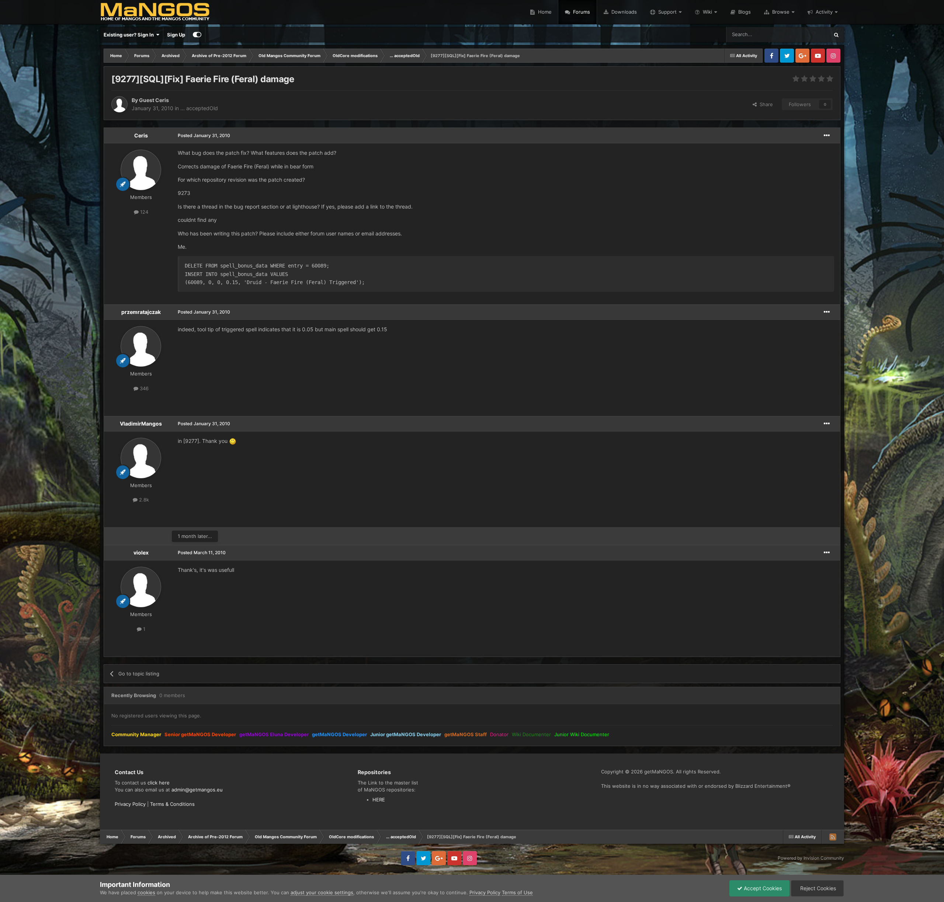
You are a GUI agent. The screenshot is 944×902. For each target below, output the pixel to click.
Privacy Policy (130, 804)
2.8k (143, 500)
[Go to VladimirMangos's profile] (141, 458)
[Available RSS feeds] (832, 837)
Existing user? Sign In (130, 35)
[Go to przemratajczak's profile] (141, 346)
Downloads (623, 12)
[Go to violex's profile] (141, 587)
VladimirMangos (141, 423)
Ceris (141, 135)
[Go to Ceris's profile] (141, 170)
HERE (378, 800)
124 (143, 212)
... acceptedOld (199, 108)
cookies (146, 892)
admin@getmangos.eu (197, 790)
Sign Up (176, 35)
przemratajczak (141, 312)
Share (765, 104)
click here (159, 783)
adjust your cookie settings (322, 892)
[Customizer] (197, 34)
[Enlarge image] (232, 441)
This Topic (808, 34)
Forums (581, 12)
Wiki (707, 12)
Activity (824, 12)
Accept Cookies (762, 888)
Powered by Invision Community (811, 858)
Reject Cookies (817, 888)
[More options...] (826, 135)
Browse (781, 12)
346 (143, 388)
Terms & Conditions (172, 804)
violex (141, 552)
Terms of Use (517, 892)
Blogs (744, 12)
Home (544, 12)
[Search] (836, 34)
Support (667, 12)
